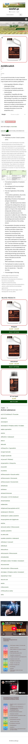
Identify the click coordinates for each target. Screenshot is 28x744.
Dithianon (4, 489)
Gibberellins (5, 504)
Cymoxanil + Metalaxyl (7, 459)
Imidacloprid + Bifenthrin (8, 512)
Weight (4, 114)
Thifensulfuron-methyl (7, 590)
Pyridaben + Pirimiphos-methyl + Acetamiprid (13, 572)
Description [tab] (5, 130)
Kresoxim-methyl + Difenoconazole (10, 527)
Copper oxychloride (6, 455)
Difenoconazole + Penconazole (9, 478)
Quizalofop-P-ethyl (6, 575)
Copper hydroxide (6, 452)
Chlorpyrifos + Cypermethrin (9, 448)
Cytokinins (4, 470)
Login (17, 11)
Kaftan (3, 523)
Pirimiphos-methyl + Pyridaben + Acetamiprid (13, 560)
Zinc (3, 594)
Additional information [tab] (16, 130)
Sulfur (3, 583)
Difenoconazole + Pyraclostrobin (10, 482)
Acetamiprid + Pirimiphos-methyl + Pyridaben (13, 425)
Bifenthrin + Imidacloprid (8, 437)
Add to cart (11, 121)
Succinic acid (5, 579)
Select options (14, 332)
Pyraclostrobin (5, 564)
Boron (3, 440)
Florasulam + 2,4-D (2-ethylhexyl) (10, 497)
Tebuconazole (5, 587)
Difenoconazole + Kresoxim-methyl (10, 474)
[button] (2, 37)
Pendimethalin (5, 557)
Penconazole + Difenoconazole (9, 553)
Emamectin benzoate (7, 493)
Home (5, 29)
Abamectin (4, 418)
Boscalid (4, 444)
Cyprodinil (4, 467)
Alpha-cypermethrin (6, 429)
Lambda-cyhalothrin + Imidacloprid (10, 538)
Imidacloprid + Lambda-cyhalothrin (10, 515)
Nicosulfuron (5, 549)
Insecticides (11, 29)
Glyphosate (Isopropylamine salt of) (10, 508)
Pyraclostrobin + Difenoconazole (10, 568)
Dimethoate (5, 485)
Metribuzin (4, 545)
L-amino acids (5, 534)
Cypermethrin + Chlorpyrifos (9, 463)
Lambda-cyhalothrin (6, 530)
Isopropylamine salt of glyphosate (10, 519)
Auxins (3, 433)
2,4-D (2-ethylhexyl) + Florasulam (10, 414)
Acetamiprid (5, 421)
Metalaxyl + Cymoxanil (7, 542)
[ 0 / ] (12, 11)
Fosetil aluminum (6, 500)
